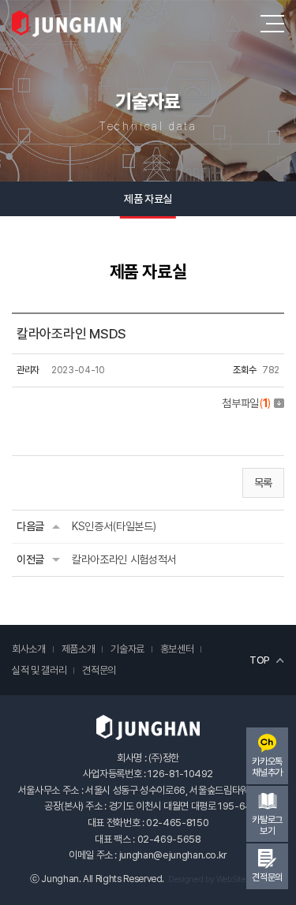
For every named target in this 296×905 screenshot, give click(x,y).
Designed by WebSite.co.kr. (217, 879)
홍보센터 (177, 649)
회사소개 (29, 649)
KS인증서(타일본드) (113, 526)
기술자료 (127, 649)
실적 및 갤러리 (39, 670)
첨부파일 (246, 403)
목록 (263, 483)
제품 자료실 (147, 199)
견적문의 (99, 670)
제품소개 (79, 649)
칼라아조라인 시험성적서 (124, 559)
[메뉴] (272, 23)
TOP (259, 660)
